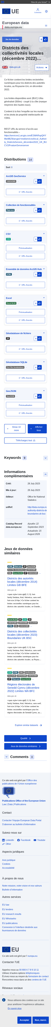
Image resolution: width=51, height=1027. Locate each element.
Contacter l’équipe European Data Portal (21, 820)
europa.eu (32, 956)
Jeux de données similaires (24, 746)
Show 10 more (16, 428)
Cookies (6, 864)
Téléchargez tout (24, 440)
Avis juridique (8, 860)
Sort (8, 167)
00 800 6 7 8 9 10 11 (29, 970)
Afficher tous (38, 428)
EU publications (10, 923)
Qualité (23, 738)
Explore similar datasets (28, 725)
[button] (41, 2)
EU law (5, 905)
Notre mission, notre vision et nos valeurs (22, 886)
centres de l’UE (39, 980)
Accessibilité (8, 868)
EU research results (11, 914)
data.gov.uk (14, 67)
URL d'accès (26, 192)
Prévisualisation (25, 405)
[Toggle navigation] (46, 25)
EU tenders (7, 909)
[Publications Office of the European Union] (24, 791)
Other (8, 844)
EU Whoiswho (9, 918)
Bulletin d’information (12, 890)
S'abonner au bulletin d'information (19, 824)
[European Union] (24, 949)
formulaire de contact (38, 976)
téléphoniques (32, 973)
